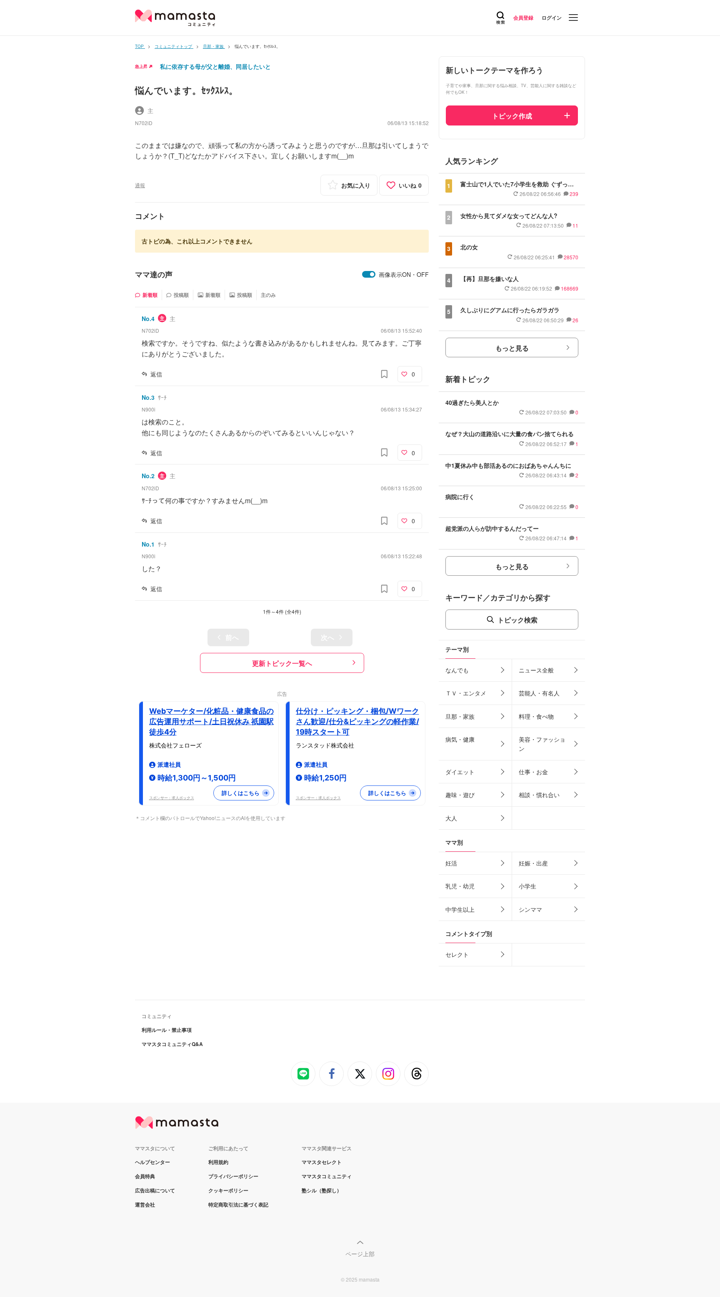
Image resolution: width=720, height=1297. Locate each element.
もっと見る (512, 348)
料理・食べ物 (536, 716)
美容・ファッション (542, 744)
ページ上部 (360, 1253)
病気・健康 (460, 739)
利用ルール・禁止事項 (167, 1029)
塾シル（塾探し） (322, 1190)
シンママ (530, 909)
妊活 (451, 863)
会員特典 (145, 1176)
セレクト (457, 954)
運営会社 (145, 1204)
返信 (156, 374)
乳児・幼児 (460, 886)
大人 (451, 818)
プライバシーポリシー (233, 1176)
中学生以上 (460, 909)
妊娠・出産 (533, 863)
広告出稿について (155, 1190)
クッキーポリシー (228, 1190)
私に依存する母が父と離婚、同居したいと (215, 66)
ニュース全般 (536, 670)
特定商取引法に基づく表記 (238, 1204)
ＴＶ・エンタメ (465, 693)
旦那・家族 (460, 716)
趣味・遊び (460, 794)
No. (148, 318)
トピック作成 (512, 115)
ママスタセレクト (322, 1161)
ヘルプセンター (152, 1161)
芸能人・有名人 (539, 693)
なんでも (457, 670)
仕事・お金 (533, 772)
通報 (140, 184)
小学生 (527, 886)
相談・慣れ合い (539, 794)
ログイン (552, 17)
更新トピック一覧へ (282, 663)
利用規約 (218, 1161)
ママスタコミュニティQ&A (172, 1043)
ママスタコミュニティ (327, 1176)
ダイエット (460, 772)
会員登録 (523, 17)
